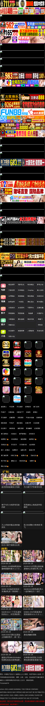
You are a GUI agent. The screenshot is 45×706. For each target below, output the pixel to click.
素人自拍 (40, 290)
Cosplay (31, 290)
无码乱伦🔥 (5, 445)
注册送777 (20, 412)
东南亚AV (40, 296)
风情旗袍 (11, 313)
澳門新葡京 (22, 434)
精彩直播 (4, 423)
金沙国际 (32, 445)
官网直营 (28, 407)
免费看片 (15, 450)
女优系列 (21, 307)
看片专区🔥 (5, 461)
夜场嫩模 (29, 428)
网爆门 (40, 319)
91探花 (21, 302)
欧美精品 (31, 284)
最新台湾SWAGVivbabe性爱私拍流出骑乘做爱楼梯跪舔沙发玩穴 (11, 659)
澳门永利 (36, 407)
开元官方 (14, 445)
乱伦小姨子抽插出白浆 (11, 545)
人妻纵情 (31, 331)
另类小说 (11, 336)
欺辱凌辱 (11, 302)
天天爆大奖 (23, 445)
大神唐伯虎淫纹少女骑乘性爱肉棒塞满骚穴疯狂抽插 (33, 659)
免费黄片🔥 (33, 439)
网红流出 (31, 302)
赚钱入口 (14, 461)
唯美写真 (31, 319)
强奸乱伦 (21, 284)
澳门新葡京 (4, 434)
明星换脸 (21, 313)
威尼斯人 (4, 407)
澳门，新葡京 (5, 450)
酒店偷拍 (20, 423)
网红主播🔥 (5, 466)
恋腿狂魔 (40, 307)
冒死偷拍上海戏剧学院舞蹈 (33, 505)
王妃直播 (36, 423)
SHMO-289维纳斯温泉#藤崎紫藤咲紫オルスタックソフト (11, 568)
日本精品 (21, 290)
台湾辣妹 (11, 296)
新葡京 (35, 412)
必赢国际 (12, 417)
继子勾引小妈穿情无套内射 (11, 505)
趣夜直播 (21, 428)
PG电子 (3, 412)
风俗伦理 (40, 331)
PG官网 (11, 407)
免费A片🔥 (24, 455)
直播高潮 (39, 417)
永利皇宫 (32, 434)
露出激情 (21, 319)
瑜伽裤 (30, 313)
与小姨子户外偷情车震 (33, 487)
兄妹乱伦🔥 (34, 455)
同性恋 (40, 325)
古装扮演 (11, 307)
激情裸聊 (24, 439)
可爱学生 (31, 307)
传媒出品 (11, 325)
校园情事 (21, 331)
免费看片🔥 (5, 439)
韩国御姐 (21, 296)
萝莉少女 (40, 284)
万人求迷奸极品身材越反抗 (11, 526)
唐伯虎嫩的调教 (30, 634)
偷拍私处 (12, 428)
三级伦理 (11, 290)
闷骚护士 (40, 313)
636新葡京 (14, 439)
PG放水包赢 (30, 417)
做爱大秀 (24, 450)
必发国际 (37, 428)
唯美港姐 (31, 296)
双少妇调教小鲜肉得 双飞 (33, 526)
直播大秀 (32, 450)
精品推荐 (11, 284)
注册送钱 (11, 412)
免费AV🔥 (33, 461)
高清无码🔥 (23, 461)
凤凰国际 (21, 417)
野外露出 (40, 302)
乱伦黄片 (4, 428)
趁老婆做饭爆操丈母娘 (11, 487)
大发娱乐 (14, 434)
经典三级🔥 (14, 455)
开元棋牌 (20, 407)
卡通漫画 (11, 319)
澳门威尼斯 (4, 455)
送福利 (28, 412)
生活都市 (11, 331)
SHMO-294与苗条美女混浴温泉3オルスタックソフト (33, 614)
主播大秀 (28, 423)
